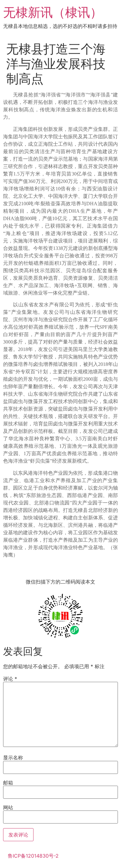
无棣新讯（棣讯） (52, 12)
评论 (10, 678)
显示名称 (13, 757)
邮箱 (8, 782)
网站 (8, 807)
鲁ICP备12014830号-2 (33, 856)
